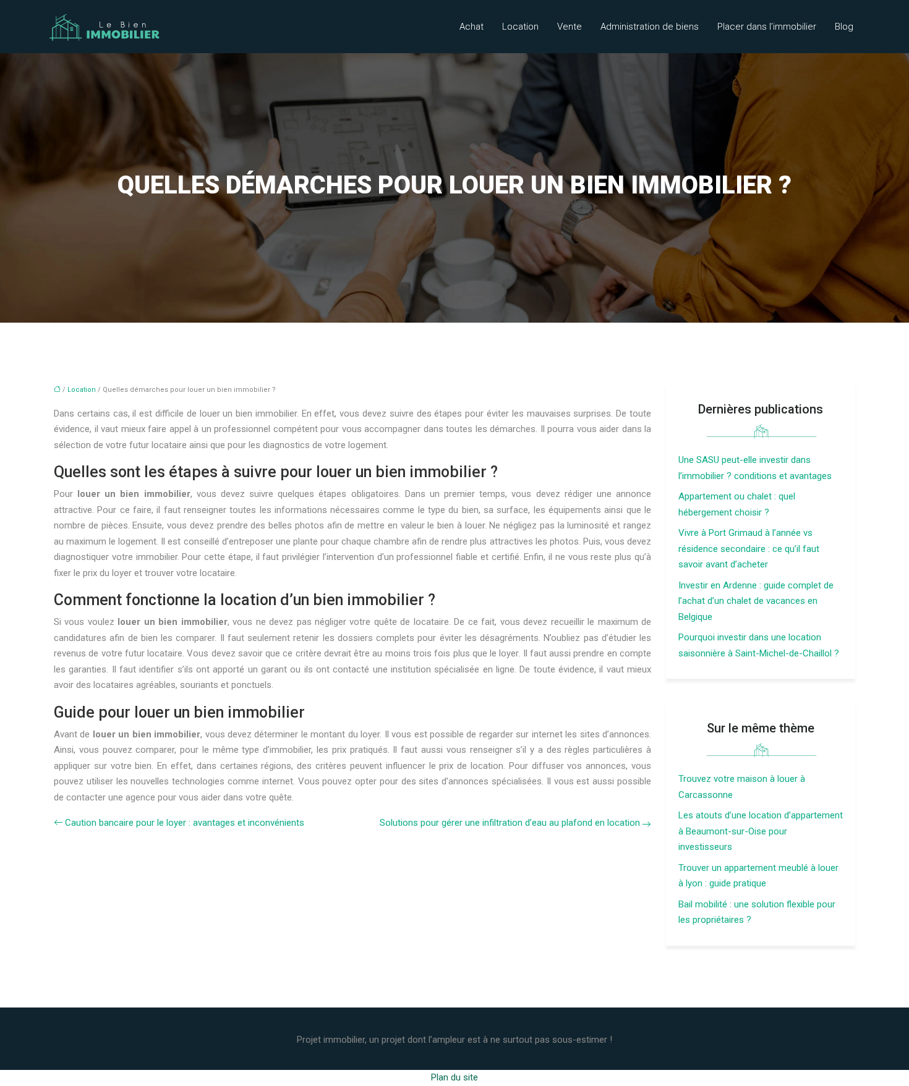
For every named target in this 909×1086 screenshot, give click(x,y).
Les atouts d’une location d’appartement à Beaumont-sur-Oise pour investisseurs (760, 831)
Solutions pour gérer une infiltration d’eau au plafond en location (510, 822)
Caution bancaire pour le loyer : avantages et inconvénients (184, 822)
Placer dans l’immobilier (766, 26)
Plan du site (454, 1077)
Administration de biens (649, 26)
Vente (569, 26)
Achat (471, 26)
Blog (844, 26)
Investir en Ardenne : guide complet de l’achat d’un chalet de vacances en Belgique (756, 601)
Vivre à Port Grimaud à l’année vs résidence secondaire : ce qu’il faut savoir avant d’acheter (748, 548)
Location (520, 26)
